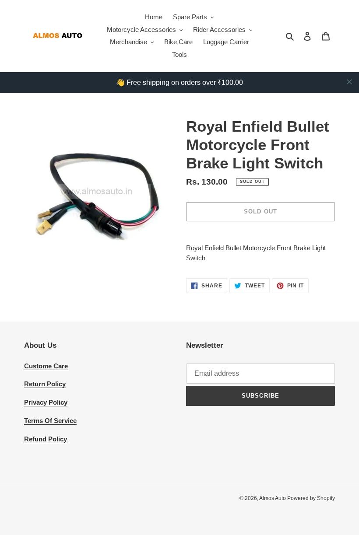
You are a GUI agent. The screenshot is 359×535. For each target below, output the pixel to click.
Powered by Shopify (311, 498)
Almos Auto (273, 498)
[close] (349, 82)
